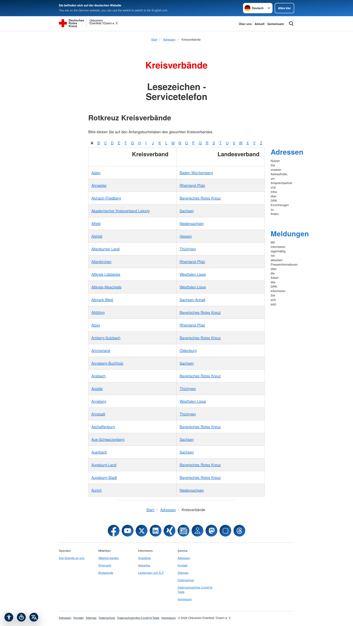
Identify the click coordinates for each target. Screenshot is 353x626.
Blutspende (105, 573)
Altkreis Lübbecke (105, 274)
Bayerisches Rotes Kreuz (200, 198)
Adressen (287, 152)
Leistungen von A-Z (151, 573)
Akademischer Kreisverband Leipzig (120, 210)
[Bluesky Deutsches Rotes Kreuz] (225, 531)
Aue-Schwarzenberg (107, 439)
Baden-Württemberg (196, 172)
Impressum (185, 599)
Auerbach (99, 452)
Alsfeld (96, 236)
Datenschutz (186, 580)
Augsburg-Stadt (104, 477)
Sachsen (187, 210)
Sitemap (183, 573)
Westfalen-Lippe (193, 274)
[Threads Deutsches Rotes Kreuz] (239, 531)
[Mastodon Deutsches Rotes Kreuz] (211, 531)
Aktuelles (144, 565)
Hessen (186, 236)
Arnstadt (98, 414)
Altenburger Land (105, 248)
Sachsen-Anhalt (192, 299)
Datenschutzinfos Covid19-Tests (195, 589)
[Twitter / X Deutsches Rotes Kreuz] (141, 531)
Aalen (96, 172)
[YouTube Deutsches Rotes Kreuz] (127, 531)
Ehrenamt (104, 565)
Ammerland (100, 350)
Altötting (98, 312)
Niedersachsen (192, 223)
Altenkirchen (101, 261)
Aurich (96, 490)
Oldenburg (188, 350)
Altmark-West (102, 299)
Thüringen (188, 248)
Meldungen (290, 233)
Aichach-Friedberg (106, 198)
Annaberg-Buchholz (107, 363)
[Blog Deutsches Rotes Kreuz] (183, 531)
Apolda (97, 388)
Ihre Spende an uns (71, 558)
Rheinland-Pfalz (192, 185)
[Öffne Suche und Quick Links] (291, 24)
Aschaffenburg (103, 426)
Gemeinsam (275, 24)
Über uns (245, 24)
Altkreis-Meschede (106, 287)
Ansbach (98, 375)
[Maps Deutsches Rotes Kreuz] (197, 531)
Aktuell (259, 24)
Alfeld (95, 223)
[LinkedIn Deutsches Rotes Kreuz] (155, 531)
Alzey (95, 325)
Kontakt (183, 565)
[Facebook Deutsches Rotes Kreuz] (114, 531)
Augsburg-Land (103, 464)
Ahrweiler (99, 185)
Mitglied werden (108, 558)
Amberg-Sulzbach (105, 337)
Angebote (144, 558)
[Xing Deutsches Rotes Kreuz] (169, 531)
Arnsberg (98, 401)
